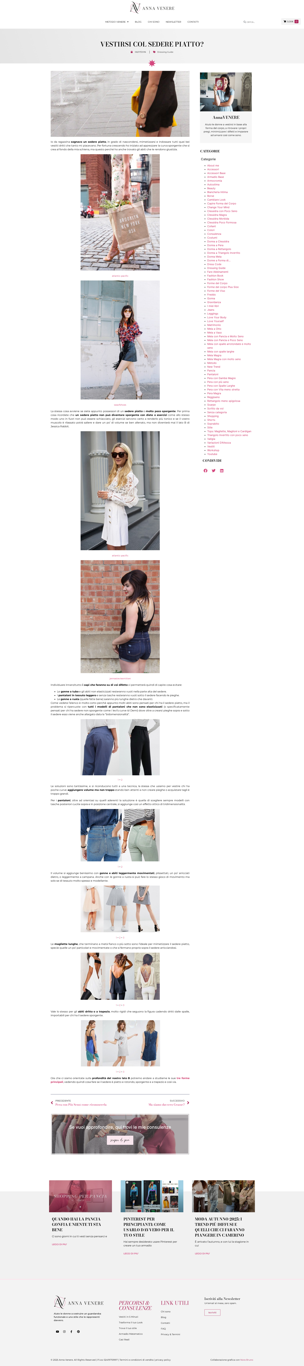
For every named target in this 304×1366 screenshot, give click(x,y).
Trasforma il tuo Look (130, 1322)
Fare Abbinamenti (217, 271)
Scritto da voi (215, 408)
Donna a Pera (215, 245)
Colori (211, 230)
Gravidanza (214, 302)
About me (213, 165)
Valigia (211, 438)
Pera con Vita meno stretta (223, 389)
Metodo (212, 362)
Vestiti (211, 446)
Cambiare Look (216, 199)
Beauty (211, 188)
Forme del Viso (216, 290)
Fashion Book (215, 275)
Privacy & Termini (170, 1334)
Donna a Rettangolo (219, 249)
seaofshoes (120, 404)
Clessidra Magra (217, 214)
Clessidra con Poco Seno (222, 211)
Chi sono (153, 21)
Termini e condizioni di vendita (136, 1359)
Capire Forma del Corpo (221, 203)
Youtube (212, 454)
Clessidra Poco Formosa (221, 222)
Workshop (213, 450)
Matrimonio (214, 325)
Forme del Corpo (217, 283)
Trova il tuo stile (128, 1328)
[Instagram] (64, 1331)
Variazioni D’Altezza (219, 442)
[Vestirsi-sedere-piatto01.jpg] (120, 549)
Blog (138, 21)
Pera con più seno (218, 381)
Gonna (211, 298)
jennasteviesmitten (120, 678)
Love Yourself (215, 321)
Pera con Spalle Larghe (221, 385)
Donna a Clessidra (218, 241)
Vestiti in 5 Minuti (128, 1316)
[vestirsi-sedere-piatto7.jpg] (120, 931)
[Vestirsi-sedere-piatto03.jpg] (120, 398)
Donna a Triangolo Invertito (223, 252)
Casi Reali (124, 1339)
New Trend (213, 366)
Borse (210, 195)
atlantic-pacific (120, 275)
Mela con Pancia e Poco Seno (225, 340)
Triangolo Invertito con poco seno (227, 435)
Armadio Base (215, 176)
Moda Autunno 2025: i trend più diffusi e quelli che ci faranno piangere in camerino (219, 1227)
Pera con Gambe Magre (221, 378)
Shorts (211, 419)
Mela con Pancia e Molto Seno (225, 336)
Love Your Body (216, 317)
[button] (205, 470)
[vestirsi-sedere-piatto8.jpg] (120, 1065)
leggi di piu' (59, 1244)
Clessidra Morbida (218, 218)
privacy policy (163, 1359)
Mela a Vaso (214, 332)
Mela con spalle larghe (220, 351)
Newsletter (173, 21)
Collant (211, 226)
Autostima (213, 184)
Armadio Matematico (131, 1333)
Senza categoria (217, 412)
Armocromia (214, 180)
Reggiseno (213, 397)
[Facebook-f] (71, 1331)
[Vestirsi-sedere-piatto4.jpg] (120, 747)
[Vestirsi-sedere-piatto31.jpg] (120, 999)
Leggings (212, 313)
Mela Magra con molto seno (224, 359)
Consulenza (214, 233)
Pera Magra (214, 393)
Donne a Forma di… (219, 260)
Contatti (193, 21)
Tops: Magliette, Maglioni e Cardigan (229, 431)
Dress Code (214, 264)
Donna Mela (214, 256)
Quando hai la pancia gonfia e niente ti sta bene (76, 1224)
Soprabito (213, 423)
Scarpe (211, 404)
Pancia (211, 370)
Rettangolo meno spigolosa (223, 400)
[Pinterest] (78, 1331)
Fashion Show (215, 279)
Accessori (213, 169)
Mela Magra (214, 355)
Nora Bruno (246, 1359)
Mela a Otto (214, 328)
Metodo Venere (115, 21)
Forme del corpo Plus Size (223, 287)
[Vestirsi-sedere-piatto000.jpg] (120, 269)
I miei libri (213, 306)
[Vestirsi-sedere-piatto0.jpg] (120, 672)
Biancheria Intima (217, 192)
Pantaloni (212, 374)
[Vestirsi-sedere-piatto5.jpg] (120, 860)
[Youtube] (57, 1331)
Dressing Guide (165, 52)
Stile (209, 427)
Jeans (210, 309)
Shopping (213, 416)
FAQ (163, 1328)
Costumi (212, 237)
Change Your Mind (218, 207)
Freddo (211, 294)
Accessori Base (216, 173)
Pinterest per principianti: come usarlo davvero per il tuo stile (149, 1227)
